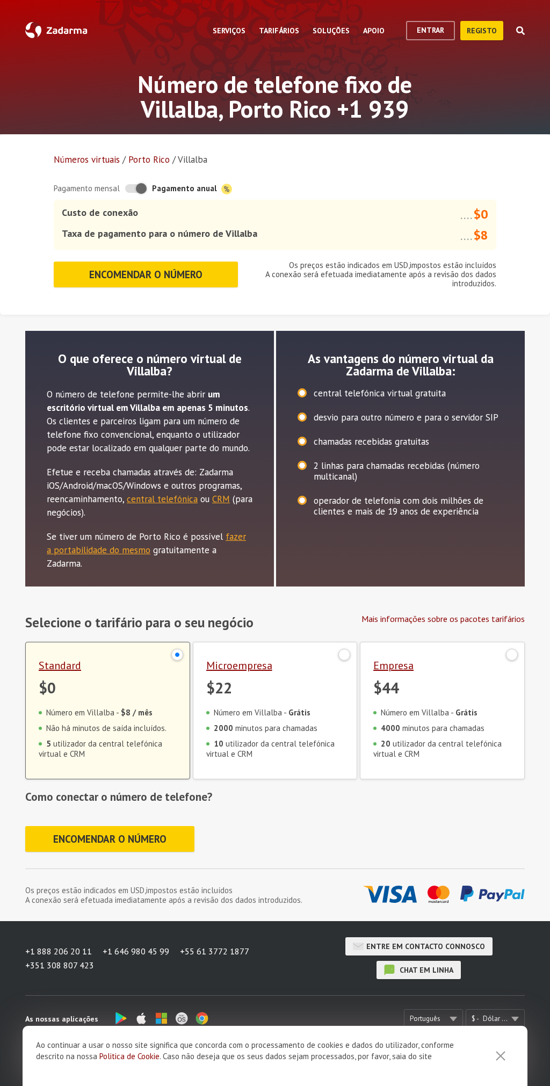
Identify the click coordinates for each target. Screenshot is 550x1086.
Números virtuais (87, 159)
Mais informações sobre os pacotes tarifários (443, 618)
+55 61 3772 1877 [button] (214, 951)
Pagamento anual (185, 188)
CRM (221, 499)
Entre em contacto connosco (425, 946)
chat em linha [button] (425, 970)
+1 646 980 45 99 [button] (136, 951)
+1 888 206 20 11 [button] (58, 951)
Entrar (430, 30)
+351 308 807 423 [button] (59, 965)
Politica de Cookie (129, 1056)
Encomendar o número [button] (145, 274)
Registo (482, 30)
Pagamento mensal (87, 188)
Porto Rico (149, 159)
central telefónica (162, 499)
